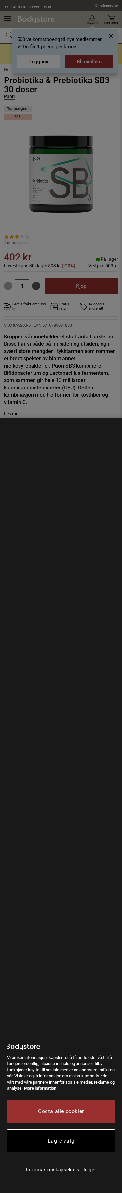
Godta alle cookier (61, 1111)
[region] (61, 805)
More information (40, 1088)
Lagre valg (61, 1141)
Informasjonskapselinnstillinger (61, 1169)
